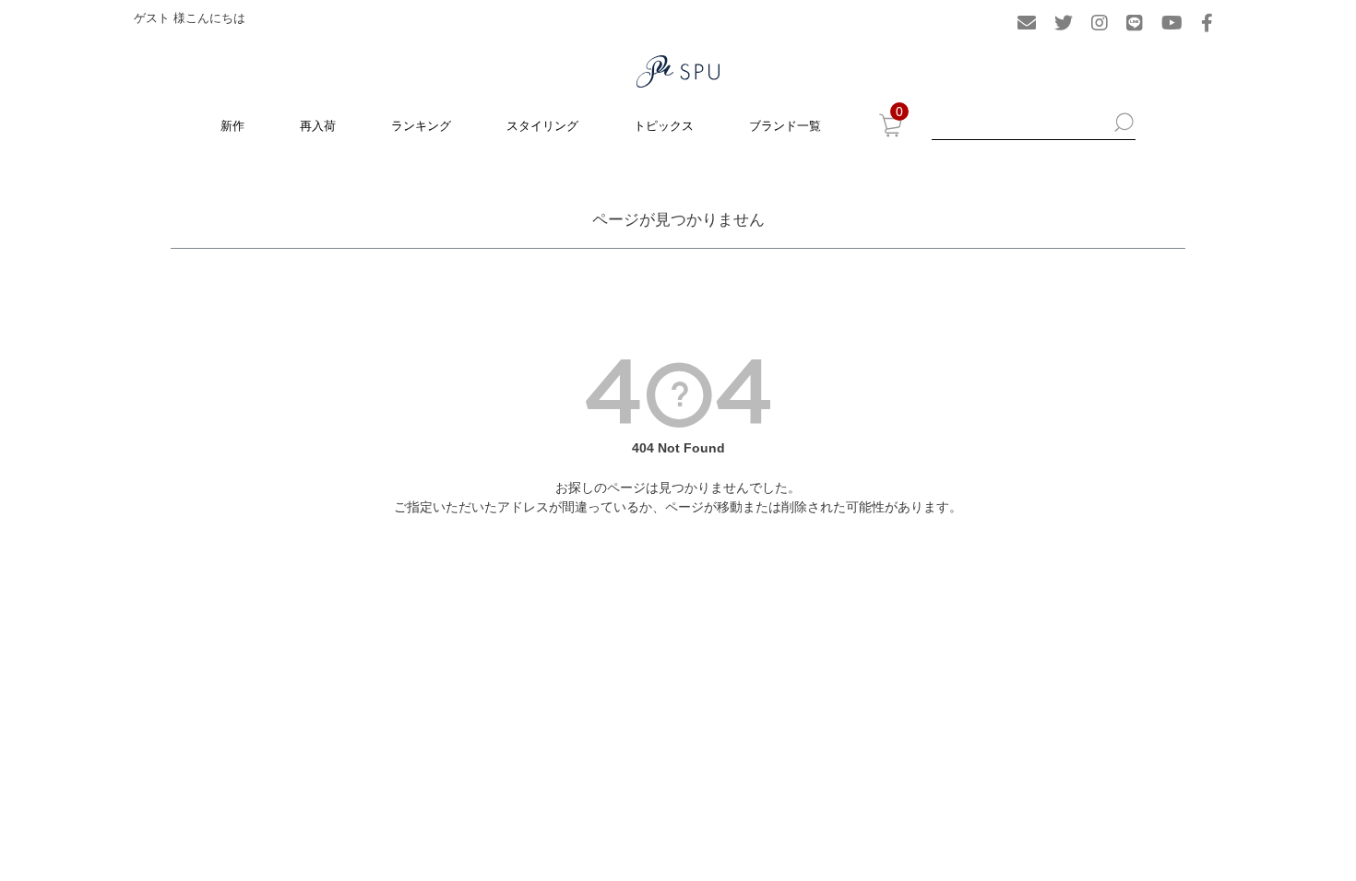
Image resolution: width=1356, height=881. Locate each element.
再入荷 (318, 126)
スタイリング (542, 126)
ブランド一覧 (785, 126)
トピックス (664, 126)
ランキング (421, 126)
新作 (232, 126)
